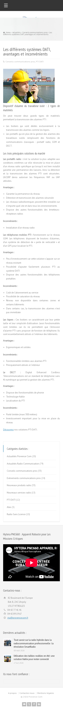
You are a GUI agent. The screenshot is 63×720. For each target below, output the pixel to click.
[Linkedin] (39, 704)
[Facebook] (34, 704)
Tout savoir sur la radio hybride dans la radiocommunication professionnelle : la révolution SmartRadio (34, 643)
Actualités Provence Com (19, 456)
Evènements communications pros (24, 478)
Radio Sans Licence (16, 514)
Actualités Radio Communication (23, 463)
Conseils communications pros (20, 61)
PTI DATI (40, 61)
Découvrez (8, 429)
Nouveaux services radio (19, 492)
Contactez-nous (26, 693)
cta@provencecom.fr (17, 617)
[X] (29, 704)
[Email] (24, 704)
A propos (12, 693)
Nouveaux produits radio (19, 485)
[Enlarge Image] (28, 69)
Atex (9, 507)
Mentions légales (45, 693)
